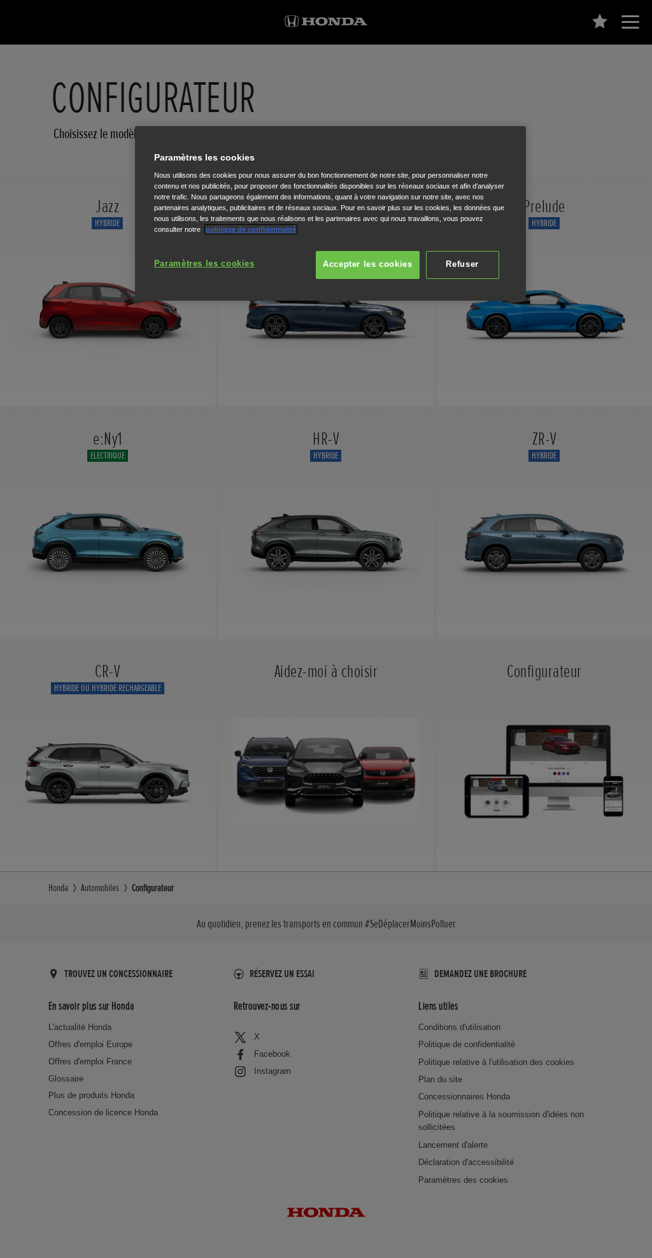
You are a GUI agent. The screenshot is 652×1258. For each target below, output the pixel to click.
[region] (330, 213)
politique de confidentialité (251, 229)
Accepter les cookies (368, 264)
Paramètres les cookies (204, 263)
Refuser (462, 264)
